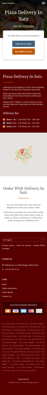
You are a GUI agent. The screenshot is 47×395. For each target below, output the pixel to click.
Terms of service (23, 245)
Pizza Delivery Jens (25, 336)
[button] (43, 3)
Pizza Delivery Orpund (8, 327)
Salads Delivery (39, 367)
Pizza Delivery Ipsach (38, 333)
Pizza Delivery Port (34, 327)
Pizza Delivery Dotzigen (16, 345)
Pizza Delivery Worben (10, 336)
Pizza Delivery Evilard (33, 352)
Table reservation (9, 288)
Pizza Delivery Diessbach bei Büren (28, 355)
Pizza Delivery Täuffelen (24, 367)
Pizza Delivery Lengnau (16, 364)
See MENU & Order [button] (23, 51)
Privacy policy (8, 245)
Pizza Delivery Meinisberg (23, 348)
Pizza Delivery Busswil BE (36, 339)
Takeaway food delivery (29, 370)
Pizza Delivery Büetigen (9, 342)
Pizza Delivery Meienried (18, 352)
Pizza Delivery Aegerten (37, 324)
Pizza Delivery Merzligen (32, 345)
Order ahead (7, 292)
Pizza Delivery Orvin (32, 364)
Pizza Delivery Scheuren (24, 333)
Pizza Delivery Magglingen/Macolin (23, 361)
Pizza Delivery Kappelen (26, 342)
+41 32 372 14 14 (12, 269)
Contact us (6, 296)
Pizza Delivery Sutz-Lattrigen (31, 358)
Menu (4, 284)
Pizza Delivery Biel (22, 327)
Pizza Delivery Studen (19, 330)
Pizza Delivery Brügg (8, 324)
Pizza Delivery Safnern (33, 330)
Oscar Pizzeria (8, 3)
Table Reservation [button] (23, 44)
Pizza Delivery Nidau (22, 324)
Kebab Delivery (16, 370)
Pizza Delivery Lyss (20, 339)
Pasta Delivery (6, 370)
